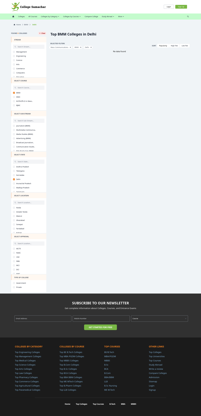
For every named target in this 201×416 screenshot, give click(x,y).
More (120, 16)
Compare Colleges (158, 373)
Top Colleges (155, 352)
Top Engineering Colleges (27, 352)
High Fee (174, 46)
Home (18, 24)
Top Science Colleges (25, 364)
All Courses (32, 16)
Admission (154, 377)
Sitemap (153, 381)
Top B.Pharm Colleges (70, 385)
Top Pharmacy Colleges (26, 377)
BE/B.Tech (109, 352)
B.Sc (106, 364)
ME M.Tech (109, 389)
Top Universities (157, 356)
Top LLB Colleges (68, 389)
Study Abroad (107, 16)
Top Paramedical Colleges (27, 389)
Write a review (156, 369)
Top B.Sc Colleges (68, 369)
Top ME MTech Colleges (71, 381)
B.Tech (112, 404)
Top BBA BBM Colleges (71, 377)
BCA (106, 369)
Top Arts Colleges (23, 369)
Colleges (21, 16)
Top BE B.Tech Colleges (71, 352)
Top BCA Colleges (68, 373)
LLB (106, 381)
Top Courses (155, 360)
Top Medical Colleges (25, 360)
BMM (26, 24)
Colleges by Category (49, 16)
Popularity (163, 46)
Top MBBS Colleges (69, 360)
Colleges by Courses (71, 16)
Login (169, 7)
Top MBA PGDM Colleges (72, 356)
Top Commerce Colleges (27, 381)
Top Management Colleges (28, 356)
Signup (152, 389)
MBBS (107, 360)
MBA (123, 404)
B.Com (107, 373)
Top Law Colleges (23, 373)
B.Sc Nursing (110, 385)
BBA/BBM (109, 377)
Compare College (91, 16)
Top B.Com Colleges (69, 364)
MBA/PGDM (110, 356)
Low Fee (185, 46)
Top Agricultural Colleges (27, 385)
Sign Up (181, 7)
